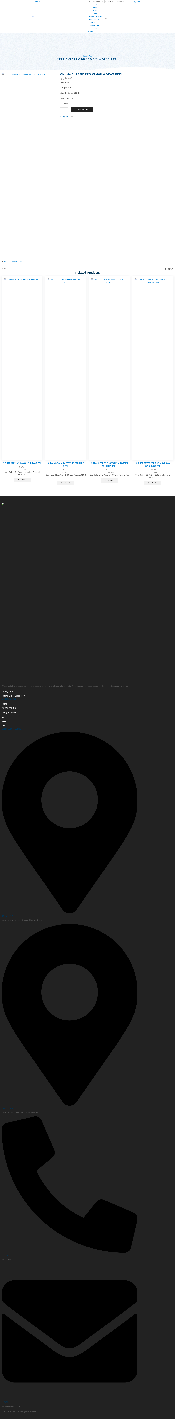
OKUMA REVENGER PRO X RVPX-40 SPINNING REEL (153, 464)
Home (95, 4)
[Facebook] (32, 2)
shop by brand (95, 22)
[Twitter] (34, 2)
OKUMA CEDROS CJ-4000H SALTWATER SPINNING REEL (109, 464)
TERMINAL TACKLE (95, 25)
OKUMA (22, 467)
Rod (95, 13)
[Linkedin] (37, 2)
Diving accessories (95, 16)
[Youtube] (36, 2)
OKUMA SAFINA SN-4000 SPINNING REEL (22, 463)
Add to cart (83, 109)
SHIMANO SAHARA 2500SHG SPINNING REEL (66, 464)
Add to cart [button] (22, 480)
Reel (95, 10)
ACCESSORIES (95, 19)
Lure (95, 7)
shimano (65, 470)
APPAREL (95, 28)
